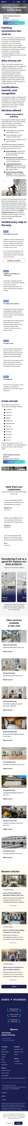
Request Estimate (14, 23)
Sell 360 (16, 1054)
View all (14, 986)
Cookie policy (5, 1075)
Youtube (3, 1099)
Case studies (4, 1052)
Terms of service (5, 1070)
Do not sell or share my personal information (13, 1078)
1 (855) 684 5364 (6, 1038)
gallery (22, 567)
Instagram (4, 1092)
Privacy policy (5, 1073)
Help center (4, 1064)
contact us (18, 443)
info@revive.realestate (8, 1040)
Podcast (3, 1054)
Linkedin (3, 1096)
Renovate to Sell (18, 1049)
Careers (3, 1062)
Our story (3, 1049)
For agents (17, 1061)
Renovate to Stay (18, 1052)
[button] (24, 2)
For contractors (18, 1063)
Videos (3, 1057)
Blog (2, 1059)
